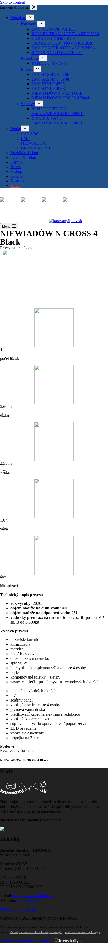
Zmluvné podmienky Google (82, 932)
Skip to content (12, 2)
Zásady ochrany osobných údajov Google (36, 932)
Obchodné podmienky (18, 909)
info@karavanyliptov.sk (33, 895)
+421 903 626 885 (32, 900)
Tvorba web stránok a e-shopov (27, 940)
